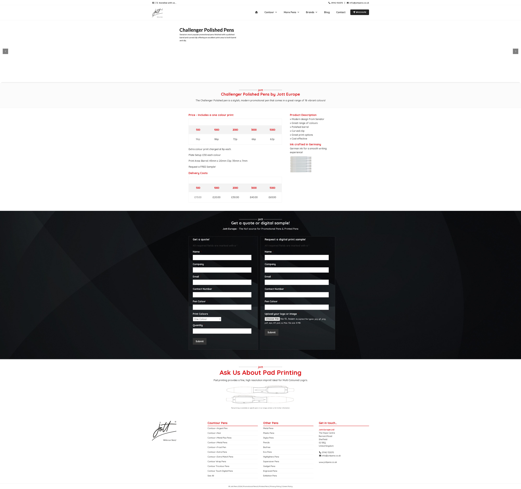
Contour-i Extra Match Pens (220, 456)
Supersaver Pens (271, 461)
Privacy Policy (275, 486)
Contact (340, 12)
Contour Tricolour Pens (218, 466)
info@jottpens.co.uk (359, 3)
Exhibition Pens (270, 475)
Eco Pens (267, 452)
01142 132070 (337, 3)
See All (211, 475)
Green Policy (287, 486)
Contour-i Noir (214, 433)
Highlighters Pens (271, 456)
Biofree (266, 447)
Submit (200, 341)
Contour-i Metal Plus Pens (219, 437)
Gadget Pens (269, 466)
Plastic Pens (268, 433)
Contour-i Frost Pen (217, 447)
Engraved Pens (270, 471)
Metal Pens (268, 428)
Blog (327, 12)
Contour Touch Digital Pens (220, 471)
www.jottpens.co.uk (328, 462)
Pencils (266, 442)
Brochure (360, 12)
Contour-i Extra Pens (217, 452)
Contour (269, 12)
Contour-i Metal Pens (217, 442)
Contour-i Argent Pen (218, 428)
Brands (310, 12)
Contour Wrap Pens (217, 461)
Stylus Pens (268, 437)
